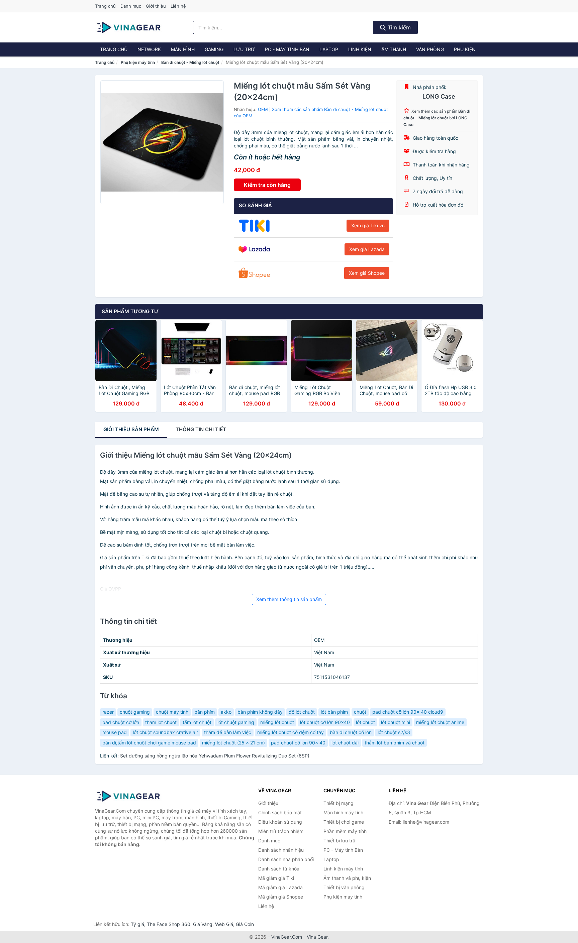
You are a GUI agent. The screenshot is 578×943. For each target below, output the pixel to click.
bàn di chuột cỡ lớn (351, 732)
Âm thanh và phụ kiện (347, 878)
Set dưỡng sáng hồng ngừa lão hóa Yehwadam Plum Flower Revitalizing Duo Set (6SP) (214, 755)
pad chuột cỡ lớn (120, 722)
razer (108, 712)
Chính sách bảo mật (280, 812)
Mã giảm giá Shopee (280, 897)
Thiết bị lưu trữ (339, 840)
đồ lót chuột (302, 712)
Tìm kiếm (398, 27)
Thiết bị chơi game (343, 822)
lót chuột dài (345, 742)
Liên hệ (178, 6)
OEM (263, 109)
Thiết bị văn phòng (344, 887)
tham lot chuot (161, 722)
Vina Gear (317, 937)
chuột (360, 712)
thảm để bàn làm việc (227, 732)
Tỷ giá (137, 924)
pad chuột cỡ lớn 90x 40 (298, 742)
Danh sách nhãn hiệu (281, 850)
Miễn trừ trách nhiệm (280, 831)
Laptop (328, 49)
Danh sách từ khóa (278, 868)
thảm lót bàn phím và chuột (394, 742)
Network (149, 49)
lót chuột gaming (235, 722)
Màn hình (183, 49)
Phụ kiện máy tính (138, 62)
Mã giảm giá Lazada (280, 887)
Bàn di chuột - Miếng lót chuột (190, 62)
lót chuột (365, 722)
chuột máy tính (172, 712)
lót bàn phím (334, 712)
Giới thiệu (156, 6)
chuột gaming (135, 712)
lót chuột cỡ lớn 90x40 (325, 722)
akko (226, 712)
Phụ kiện (465, 49)
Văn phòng (430, 49)
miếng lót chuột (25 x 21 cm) (233, 742)
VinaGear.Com (286, 937)
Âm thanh (393, 49)
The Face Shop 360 (168, 924)
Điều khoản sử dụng (280, 822)
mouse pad (114, 732)
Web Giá (224, 924)
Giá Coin (245, 924)
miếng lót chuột (277, 722)
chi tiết (201, 429)
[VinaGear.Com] (129, 27)
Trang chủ (105, 6)
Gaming (214, 49)
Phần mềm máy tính (345, 831)
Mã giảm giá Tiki (276, 878)
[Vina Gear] (128, 796)
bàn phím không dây (260, 712)
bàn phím (204, 712)
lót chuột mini (395, 722)
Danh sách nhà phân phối (286, 859)
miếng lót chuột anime (440, 722)
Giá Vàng (202, 924)
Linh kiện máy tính (343, 868)
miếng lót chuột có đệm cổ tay (290, 732)
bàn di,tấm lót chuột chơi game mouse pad (149, 742)
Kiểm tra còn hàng (267, 185)
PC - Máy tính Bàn (287, 49)
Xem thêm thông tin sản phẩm (289, 599)
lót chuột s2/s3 (394, 732)
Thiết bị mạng (338, 803)
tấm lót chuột (197, 722)
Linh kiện (359, 49)
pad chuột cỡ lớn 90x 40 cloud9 (407, 712)
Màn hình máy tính (343, 812)
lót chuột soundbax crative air (165, 732)
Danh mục (130, 6)
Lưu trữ (244, 49)
